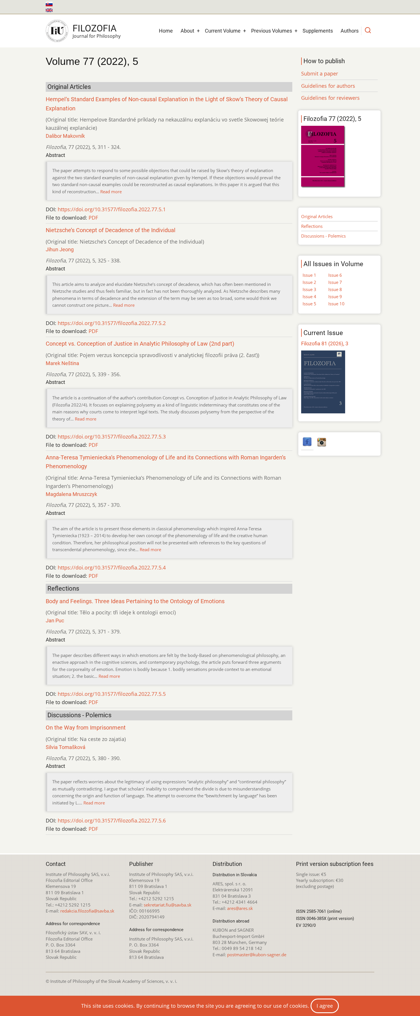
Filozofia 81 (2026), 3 (324, 343)
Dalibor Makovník (65, 136)
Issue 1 (309, 275)
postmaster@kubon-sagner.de (256, 954)
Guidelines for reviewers (330, 97)
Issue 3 (309, 289)
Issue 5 (309, 303)
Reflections (312, 226)
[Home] (57, 30)
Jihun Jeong (60, 249)
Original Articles (317, 216)
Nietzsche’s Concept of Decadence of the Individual (110, 230)
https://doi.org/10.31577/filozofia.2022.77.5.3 (112, 436)
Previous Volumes (271, 31)
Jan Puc (55, 620)
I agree (325, 1005)
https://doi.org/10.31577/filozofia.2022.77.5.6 (112, 820)
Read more (111, 191)
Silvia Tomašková (65, 747)
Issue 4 (309, 296)
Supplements (318, 31)
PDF (93, 217)
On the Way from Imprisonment (86, 727)
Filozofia (95, 28)
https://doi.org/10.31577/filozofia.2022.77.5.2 (112, 323)
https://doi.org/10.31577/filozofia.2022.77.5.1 (112, 209)
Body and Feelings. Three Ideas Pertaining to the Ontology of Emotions (135, 601)
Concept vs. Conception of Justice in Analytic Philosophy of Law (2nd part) (140, 343)
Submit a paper (319, 73)
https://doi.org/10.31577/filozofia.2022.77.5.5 (112, 693)
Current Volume (223, 31)
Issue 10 (336, 303)
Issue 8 (335, 289)
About (187, 31)
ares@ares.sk (240, 908)
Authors (350, 31)
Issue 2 (309, 282)
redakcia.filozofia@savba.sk (87, 911)
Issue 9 (335, 296)
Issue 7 (335, 282)
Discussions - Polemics (323, 236)
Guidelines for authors (328, 85)
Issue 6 (335, 275)
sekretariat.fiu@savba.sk (167, 905)
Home (166, 31)
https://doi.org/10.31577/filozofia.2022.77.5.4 (112, 567)
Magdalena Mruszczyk (71, 494)
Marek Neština (62, 363)
